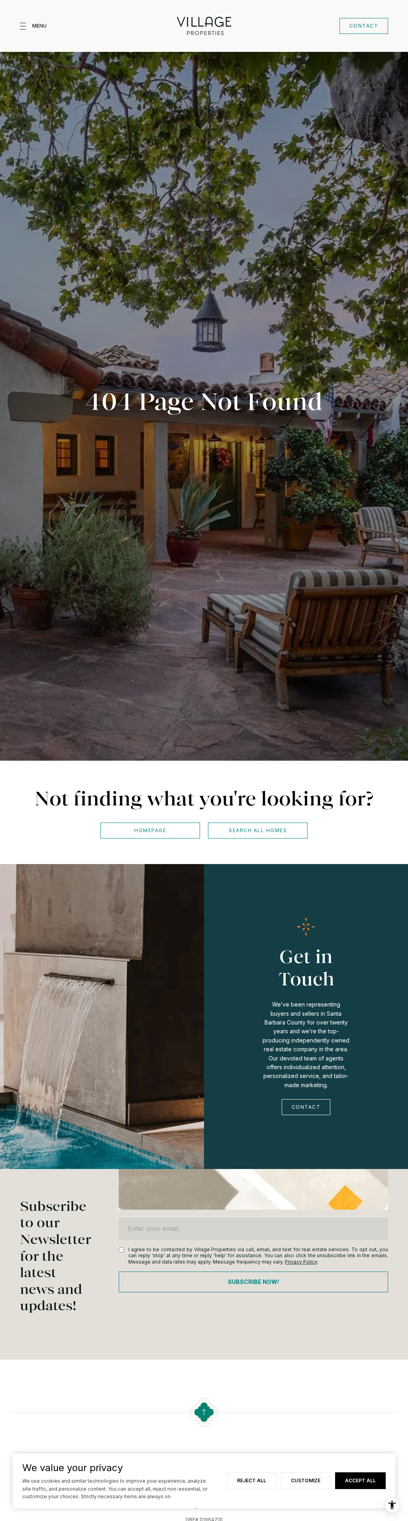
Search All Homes (258, 830)
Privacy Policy (301, 1262)
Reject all (251, 1480)
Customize (305, 1480)
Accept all (360, 1480)
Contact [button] (364, 26)
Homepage (150, 830)
